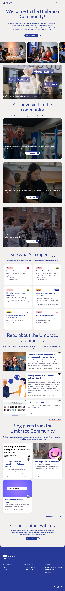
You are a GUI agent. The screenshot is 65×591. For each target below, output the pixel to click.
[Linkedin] (55, 587)
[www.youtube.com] (52, 587)
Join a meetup (31, 241)
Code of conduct (28, 569)
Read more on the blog (55, 419)
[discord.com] (61, 587)
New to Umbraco (31, 153)
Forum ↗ (5, 567)
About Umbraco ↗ (50, 569)
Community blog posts (56, 516)
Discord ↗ (5, 569)
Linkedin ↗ (5, 572)
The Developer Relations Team (53, 567)
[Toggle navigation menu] (60, 2)
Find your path (32, 197)
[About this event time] (26, 274)
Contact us (48, 572)
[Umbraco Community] (7, 3)
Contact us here (29, 439)
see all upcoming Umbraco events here (45, 261)
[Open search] (57, 2)
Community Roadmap (30, 567)
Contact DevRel (31, 538)
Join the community (31, 35)
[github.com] (58, 587)
